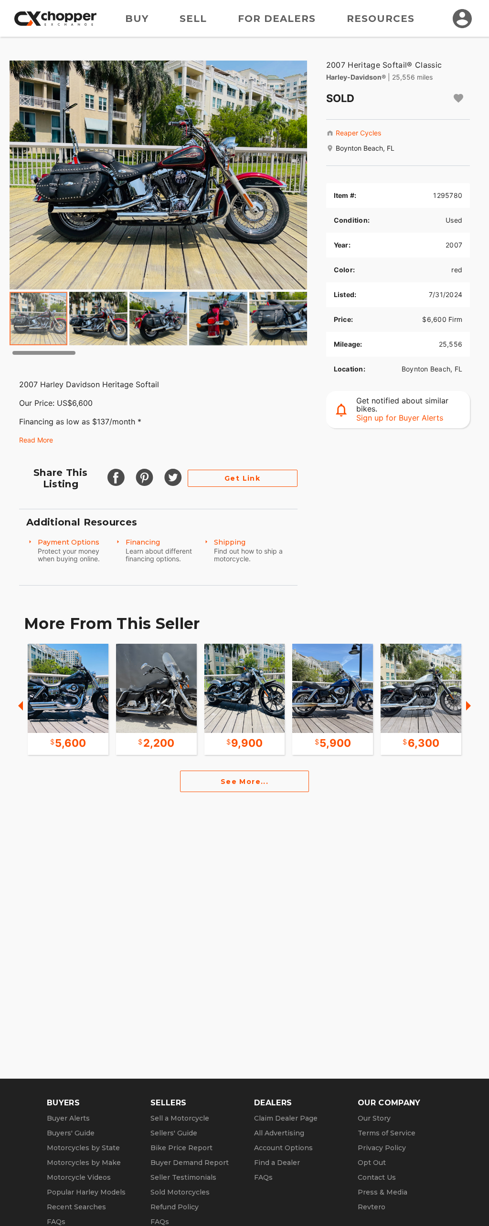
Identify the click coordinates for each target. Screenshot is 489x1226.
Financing (143, 542)
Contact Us (377, 1177)
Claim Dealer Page (286, 1118)
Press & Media (382, 1192)
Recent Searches (76, 1207)
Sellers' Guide (173, 1133)
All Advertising (279, 1133)
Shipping (229, 542)
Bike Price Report (181, 1148)
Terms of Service (386, 1133)
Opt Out (372, 1162)
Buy (137, 18)
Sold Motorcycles (180, 1192)
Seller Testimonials (183, 1177)
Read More (36, 440)
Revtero (371, 1207)
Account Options (283, 1148)
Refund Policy (174, 1207)
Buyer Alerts (68, 1118)
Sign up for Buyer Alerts (399, 417)
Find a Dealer (277, 1162)
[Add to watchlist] (458, 98)
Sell (193, 18)
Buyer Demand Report (189, 1162)
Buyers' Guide (71, 1133)
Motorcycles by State (83, 1148)
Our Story (374, 1118)
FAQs (56, 1221)
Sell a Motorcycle (179, 1118)
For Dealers (277, 18)
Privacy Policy (382, 1148)
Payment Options (68, 542)
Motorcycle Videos (79, 1177)
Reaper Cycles (358, 133)
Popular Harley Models (86, 1192)
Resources (381, 18)
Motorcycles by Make (84, 1162)
